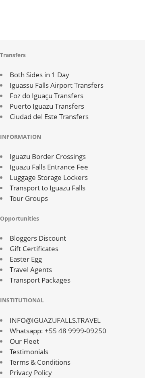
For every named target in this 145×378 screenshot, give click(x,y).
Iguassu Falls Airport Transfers (57, 85)
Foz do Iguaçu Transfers (46, 95)
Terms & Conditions (40, 362)
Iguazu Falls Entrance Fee (49, 166)
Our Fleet (24, 341)
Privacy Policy (31, 372)
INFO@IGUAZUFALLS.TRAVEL (55, 320)
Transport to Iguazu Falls (47, 187)
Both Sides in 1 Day (39, 74)
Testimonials (29, 351)
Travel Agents (31, 269)
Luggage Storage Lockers (49, 177)
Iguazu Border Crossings (48, 156)
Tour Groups (29, 198)
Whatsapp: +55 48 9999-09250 (58, 330)
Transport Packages (40, 280)
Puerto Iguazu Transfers (47, 106)
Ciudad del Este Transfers (49, 116)
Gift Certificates (34, 248)
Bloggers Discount (38, 238)
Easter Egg (26, 259)
